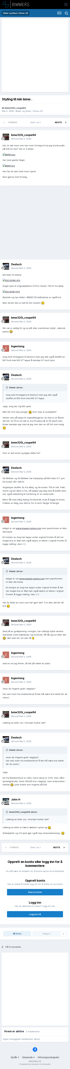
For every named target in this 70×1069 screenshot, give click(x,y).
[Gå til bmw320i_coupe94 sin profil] (6, 137)
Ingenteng (17, 346)
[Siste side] (65, 122)
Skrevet (21, 138)
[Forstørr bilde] (9, 154)
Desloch (16, 264)
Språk (14, 1057)
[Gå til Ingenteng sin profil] (6, 348)
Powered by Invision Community (35, 1064)
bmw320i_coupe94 (15, 108)
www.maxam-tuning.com (28, 528)
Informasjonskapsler (48, 1057)
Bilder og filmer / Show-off (29, 111)
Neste (58, 122)
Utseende (27, 1057)
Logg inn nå (35, 914)
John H (15, 799)
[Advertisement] (35, 55)
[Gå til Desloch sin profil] (6, 266)
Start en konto (35, 892)
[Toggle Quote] (7, 387)
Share (18, 933)
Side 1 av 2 (36, 122)
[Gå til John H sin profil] (6, 801)
